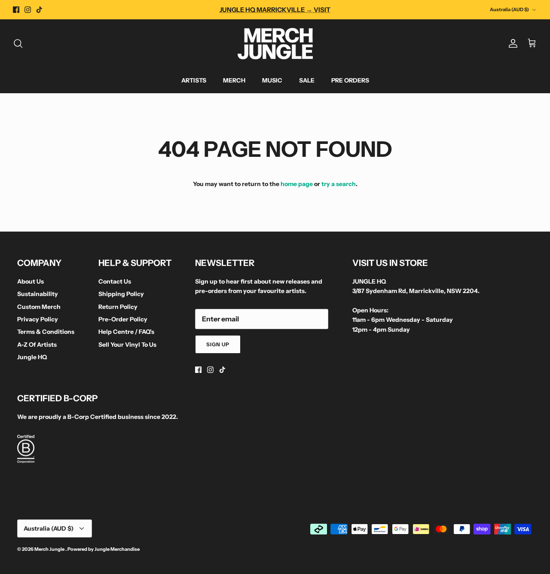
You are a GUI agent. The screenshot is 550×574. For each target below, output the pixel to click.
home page (297, 184)
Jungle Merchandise (117, 549)
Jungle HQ (32, 357)
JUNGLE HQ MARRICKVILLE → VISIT (275, 10)
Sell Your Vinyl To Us (127, 344)
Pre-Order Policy (122, 319)
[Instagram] (27, 9)
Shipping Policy (121, 294)
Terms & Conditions (45, 332)
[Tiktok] (39, 9)
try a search (338, 184)
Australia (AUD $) (509, 9)
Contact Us (114, 281)
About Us (30, 281)
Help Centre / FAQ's (126, 332)
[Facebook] (16, 9)
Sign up (217, 344)
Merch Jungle (49, 549)
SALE (307, 80)
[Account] (511, 43)
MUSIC (272, 80)
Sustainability (37, 294)
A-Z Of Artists (37, 344)
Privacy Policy (37, 319)
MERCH (234, 80)
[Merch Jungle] (275, 43)
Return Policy (118, 307)
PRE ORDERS (350, 80)
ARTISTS (193, 80)
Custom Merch (39, 307)
